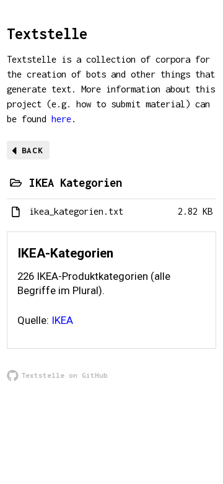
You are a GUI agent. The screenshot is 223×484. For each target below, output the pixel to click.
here (61, 119)
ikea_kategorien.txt (76, 211)
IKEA (62, 320)
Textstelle (47, 33)
